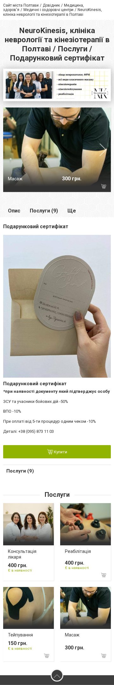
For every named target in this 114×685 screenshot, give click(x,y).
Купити (60, 452)
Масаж (15, 178)
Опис (14, 211)
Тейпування (20, 634)
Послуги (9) (44, 211)
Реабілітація (78, 551)
